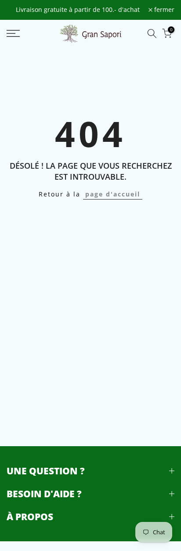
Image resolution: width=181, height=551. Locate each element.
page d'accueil (112, 194)
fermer (163, 10)
